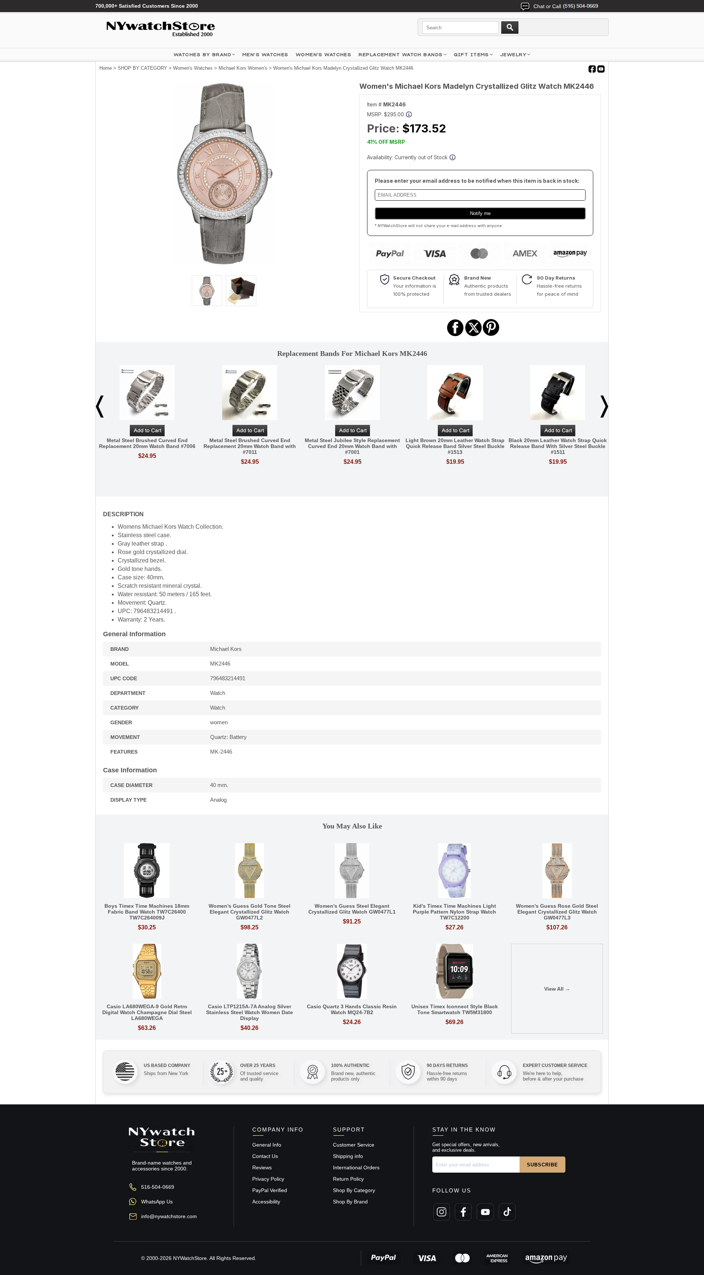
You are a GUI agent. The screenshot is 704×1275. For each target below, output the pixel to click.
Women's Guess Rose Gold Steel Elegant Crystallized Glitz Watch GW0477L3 (557, 912)
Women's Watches (193, 68)
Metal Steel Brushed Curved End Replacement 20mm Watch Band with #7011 (249, 446)
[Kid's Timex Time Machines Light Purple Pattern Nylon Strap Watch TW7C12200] (454, 871)
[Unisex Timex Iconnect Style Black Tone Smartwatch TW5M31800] (454, 972)
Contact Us (265, 1156)
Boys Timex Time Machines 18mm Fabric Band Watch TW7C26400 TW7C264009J (146, 912)
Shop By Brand (350, 1202)
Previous (100, 407)
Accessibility (266, 1202)
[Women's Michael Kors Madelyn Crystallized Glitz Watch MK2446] (224, 263)
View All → (557, 989)
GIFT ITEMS (471, 54)
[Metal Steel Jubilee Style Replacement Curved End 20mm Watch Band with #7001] (352, 393)
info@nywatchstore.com (169, 1216)
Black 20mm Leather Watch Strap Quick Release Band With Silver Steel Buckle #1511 (558, 446)
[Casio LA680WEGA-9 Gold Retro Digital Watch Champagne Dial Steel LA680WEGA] (147, 972)
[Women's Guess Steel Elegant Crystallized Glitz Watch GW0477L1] (352, 871)
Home (105, 68)
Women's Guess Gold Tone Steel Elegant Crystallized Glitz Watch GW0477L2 (249, 912)
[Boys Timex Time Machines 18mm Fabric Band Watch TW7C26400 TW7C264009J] (147, 871)
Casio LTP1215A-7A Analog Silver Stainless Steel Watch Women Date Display (249, 1012)
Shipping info (348, 1156)
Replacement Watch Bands (401, 54)
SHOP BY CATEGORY (142, 68)
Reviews (262, 1167)
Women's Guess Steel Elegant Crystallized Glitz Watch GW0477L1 (352, 909)
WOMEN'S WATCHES (324, 54)
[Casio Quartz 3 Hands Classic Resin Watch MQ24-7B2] (352, 972)
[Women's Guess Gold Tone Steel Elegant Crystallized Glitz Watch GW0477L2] (250, 871)
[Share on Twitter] (474, 335)
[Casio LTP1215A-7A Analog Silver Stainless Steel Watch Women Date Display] (250, 972)
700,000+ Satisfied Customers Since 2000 (146, 6)
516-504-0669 (157, 1187)
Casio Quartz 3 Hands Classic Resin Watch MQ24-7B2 (352, 1009)
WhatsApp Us (157, 1202)
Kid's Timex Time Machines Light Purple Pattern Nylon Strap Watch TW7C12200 (454, 912)
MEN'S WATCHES (265, 54)
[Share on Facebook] (455, 335)
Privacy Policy (268, 1179)
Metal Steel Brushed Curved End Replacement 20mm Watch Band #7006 (147, 443)
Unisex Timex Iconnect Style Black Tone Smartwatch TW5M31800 (454, 1009)
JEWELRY (513, 54)
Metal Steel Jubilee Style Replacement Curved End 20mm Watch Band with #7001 (352, 446)
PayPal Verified (269, 1190)
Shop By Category (354, 1190)
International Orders (356, 1167)
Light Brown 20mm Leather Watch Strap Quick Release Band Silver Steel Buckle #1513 (455, 446)
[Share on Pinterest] (491, 335)
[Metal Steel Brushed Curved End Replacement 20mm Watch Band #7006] (147, 393)
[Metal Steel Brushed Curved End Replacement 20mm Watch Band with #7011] (249, 393)
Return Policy (348, 1179)
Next (604, 407)
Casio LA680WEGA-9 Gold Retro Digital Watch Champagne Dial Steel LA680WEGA (147, 1012)
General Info (266, 1145)
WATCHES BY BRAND (202, 54)
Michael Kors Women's (243, 68)
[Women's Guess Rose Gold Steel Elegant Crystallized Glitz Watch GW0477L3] (557, 871)
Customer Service (353, 1145)
